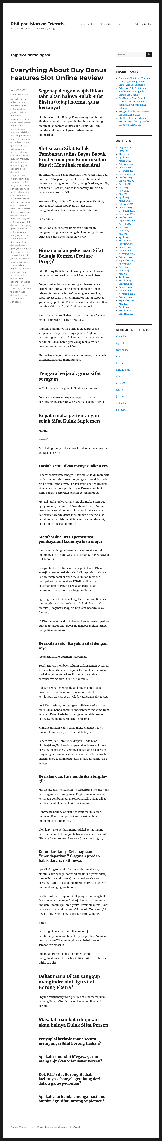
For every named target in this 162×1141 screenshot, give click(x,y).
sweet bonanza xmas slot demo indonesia (20, 281)
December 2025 (127, 171)
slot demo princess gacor (18, 245)
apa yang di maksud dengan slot (18, 112)
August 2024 (125, 224)
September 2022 (127, 300)
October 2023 (125, 257)
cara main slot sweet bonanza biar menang (20, 125)
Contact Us (123, 24)
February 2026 (126, 164)
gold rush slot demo (20, 202)
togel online (122, 350)
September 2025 (127, 181)
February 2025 (126, 204)
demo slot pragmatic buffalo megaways (19, 182)
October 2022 (125, 297)
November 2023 (127, 254)
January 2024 (125, 247)
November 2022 (127, 294)
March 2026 (125, 161)
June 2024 (124, 230)
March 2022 (125, 310)
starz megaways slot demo (18, 275)
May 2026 (124, 154)
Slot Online (88, 24)
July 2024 (123, 227)
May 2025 (124, 194)
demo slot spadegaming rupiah (19, 188)
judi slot (120, 363)
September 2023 (127, 260)
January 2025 (125, 207)
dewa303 (120, 383)
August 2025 (125, 184)
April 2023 (124, 277)
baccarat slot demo (20, 119)
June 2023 (124, 270)
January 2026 (125, 167)
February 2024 (126, 244)
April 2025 (124, 197)
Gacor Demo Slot (19, 94)
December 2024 (127, 210)
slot (118, 356)
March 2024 (125, 240)
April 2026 (124, 157)
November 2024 (127, 214)
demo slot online (19, 162)
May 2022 (124, 304)
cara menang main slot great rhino (20, 138)
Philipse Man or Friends (37, 23)
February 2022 (126, 314)
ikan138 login (123, 370)
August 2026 (125, 147)
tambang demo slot (20, 288)
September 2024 (127, 220)
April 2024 (124, 237)
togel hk (120, 343)
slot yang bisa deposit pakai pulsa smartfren (20, 268)
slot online (121, 336)
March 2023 (125, 280)
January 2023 (125, 287)
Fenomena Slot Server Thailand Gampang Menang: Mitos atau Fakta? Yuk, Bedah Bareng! (134, 81)
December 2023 (126, 250)
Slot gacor (121, 409)
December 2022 (127, 290)
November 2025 (127, 174)
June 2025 (124, 191)
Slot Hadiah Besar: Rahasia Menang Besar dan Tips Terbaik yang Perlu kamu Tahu (135, 121)
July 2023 (123, 267)
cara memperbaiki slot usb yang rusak (19, 132)
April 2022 (124, 307)
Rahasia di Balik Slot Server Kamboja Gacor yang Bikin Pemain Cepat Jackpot (132, 91)
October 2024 (125, 217)
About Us (105, 24)
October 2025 (125, 177)
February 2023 (126, 284)
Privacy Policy (143, 24)
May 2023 (123, 274)
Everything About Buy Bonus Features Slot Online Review (58, 74)
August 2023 (125, 264)
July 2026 (123, 151)
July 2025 (123, 187)
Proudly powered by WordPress (69, 1127)
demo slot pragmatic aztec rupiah (18, 175)
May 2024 (124, 234)
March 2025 (125, 200)
